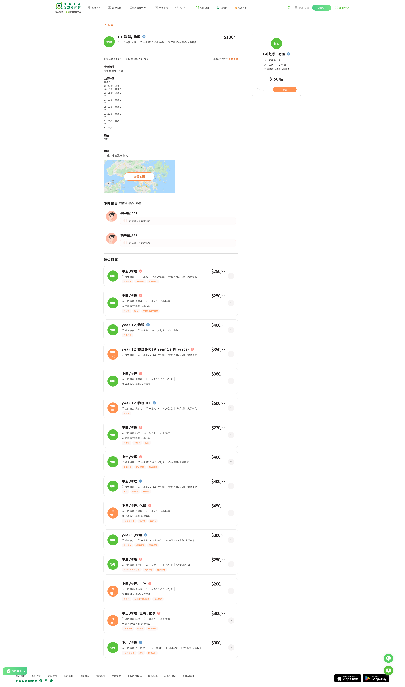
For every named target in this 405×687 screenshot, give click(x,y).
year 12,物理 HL (136, 403)
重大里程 (68, 675)
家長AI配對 (170, 675)
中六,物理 (129, 457)
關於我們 (20, 675)
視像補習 (84, 675)
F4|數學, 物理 (129, 37)
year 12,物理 (133, 325)
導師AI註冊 (189, 675)
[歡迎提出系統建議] (388, 670)
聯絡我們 (116, 675)
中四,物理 (129, 295)
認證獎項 (52, 675)
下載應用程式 (135, 675)
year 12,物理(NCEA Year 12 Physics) (155, 349)
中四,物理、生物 (134, 583)
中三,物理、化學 (134, 505)
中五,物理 (129, 271)
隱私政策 (153, 675)
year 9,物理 (132, 535)
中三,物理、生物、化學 (139, 613)
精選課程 (100, 675)
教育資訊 (36, 675)
